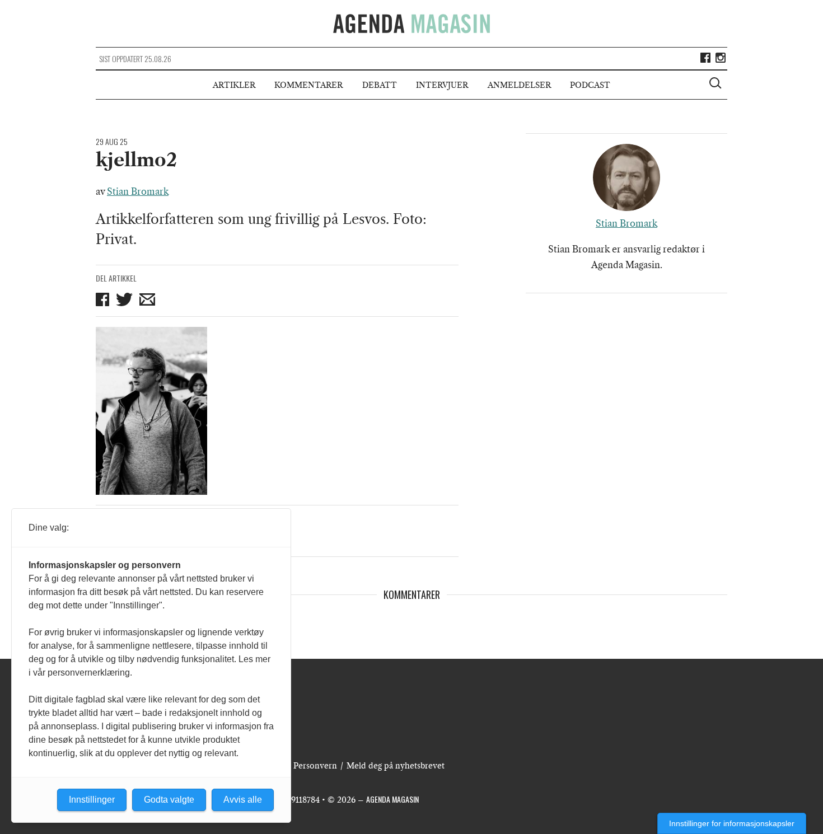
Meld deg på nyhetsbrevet (396, 766)
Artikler (234, 85)
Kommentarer (308, 85)
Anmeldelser (519, 85)
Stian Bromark (138, 191)
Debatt (379, 85)
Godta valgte (169, 799)
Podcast (590, 85)
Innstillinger (92, 799)
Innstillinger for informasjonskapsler (731, 823)
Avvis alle (242, 799)
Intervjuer (442, 85)
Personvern (315, 766)
